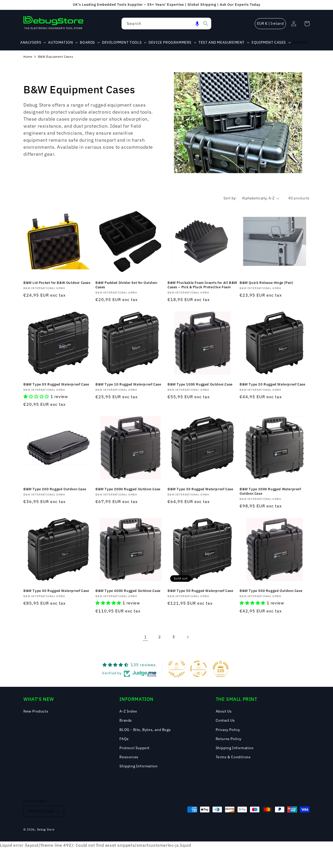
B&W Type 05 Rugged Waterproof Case (56, 384)
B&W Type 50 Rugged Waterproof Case (200, 591)
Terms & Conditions (233, 757)
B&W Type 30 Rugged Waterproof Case (200, 489)
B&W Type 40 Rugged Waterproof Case (56, 591)
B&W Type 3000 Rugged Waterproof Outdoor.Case (270, 491)
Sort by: (230, 198)
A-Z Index (128, 711)
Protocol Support (134, 748)
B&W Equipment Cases (55, 56)
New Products (35, 711)
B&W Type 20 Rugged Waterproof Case (272, 384)
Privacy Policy (228, 729)
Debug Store (46, 829)
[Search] (205, 23)
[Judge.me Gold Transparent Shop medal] (198, 669)
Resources (128, 757)
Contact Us (225, 720)
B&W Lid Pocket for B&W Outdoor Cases (57, 283)
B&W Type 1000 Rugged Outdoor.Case (200, 384)
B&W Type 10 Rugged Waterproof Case (128, 384)
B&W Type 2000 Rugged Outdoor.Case (128, 489)
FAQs (124, 738)
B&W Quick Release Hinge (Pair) (266, 283)
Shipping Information (138, 766)
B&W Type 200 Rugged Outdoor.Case (54, 489)
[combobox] (166, 23)
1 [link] (145, 636)
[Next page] (187, 637)
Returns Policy (228, 738)
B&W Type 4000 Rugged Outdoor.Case (128, 591)
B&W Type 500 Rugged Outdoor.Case (271, 591)
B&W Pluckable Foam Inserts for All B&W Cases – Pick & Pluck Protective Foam (202, 285)
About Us (224, 711)
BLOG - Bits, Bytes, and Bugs (145, 729)
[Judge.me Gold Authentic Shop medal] (176, 669)
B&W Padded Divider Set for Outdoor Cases (126, 285)
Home (27, 56)
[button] (197, 23)
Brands (125, 720)
